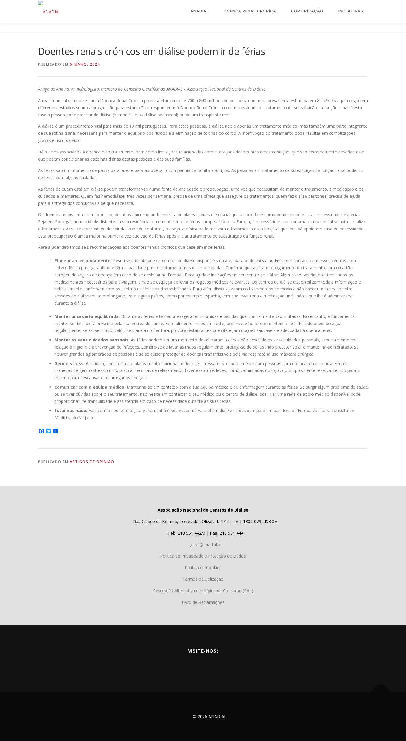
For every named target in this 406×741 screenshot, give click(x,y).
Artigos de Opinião (92, 461)
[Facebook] (178, 664)
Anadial (200, 11)
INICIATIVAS (350, 11)
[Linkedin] (211, 664)
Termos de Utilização (203, 579)
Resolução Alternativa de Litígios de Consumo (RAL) (203, 590)
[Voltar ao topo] (380, 692)
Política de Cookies (203, 567)
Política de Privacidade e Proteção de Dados (203, 556)
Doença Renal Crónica (250, 11)
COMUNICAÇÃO (307, 11)
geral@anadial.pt (206, 544)
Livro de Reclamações (203, 602)
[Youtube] (194, 664)
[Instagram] (228, 664)
